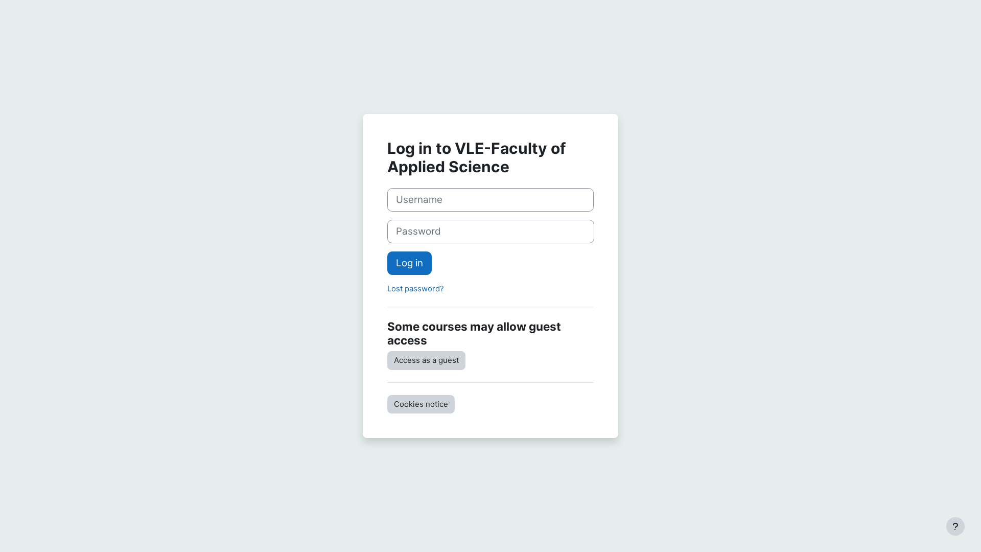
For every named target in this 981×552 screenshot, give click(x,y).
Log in (409, 263)
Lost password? (415, 288)
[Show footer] (955, 526)
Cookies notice (421, 404)
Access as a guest (426, 360)
